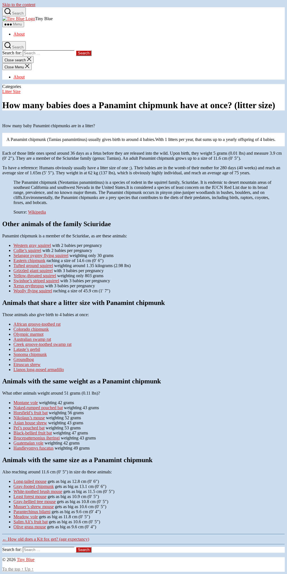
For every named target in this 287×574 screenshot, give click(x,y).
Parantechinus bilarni (31, 511)
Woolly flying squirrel (32, 290)
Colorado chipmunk (31, 329)
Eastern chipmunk (29, 260)
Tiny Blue (25, 559)
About (19, 34)
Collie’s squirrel (27, 250)
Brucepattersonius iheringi (36, 438)
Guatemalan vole (28, 443)
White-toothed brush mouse (37, 491)
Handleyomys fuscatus (33, 448)
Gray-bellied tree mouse (34, 501)
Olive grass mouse (29, 526)
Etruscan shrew (27, 364)
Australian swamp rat (32, 339)
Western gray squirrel (32, 245)
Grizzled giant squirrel (33, 270)
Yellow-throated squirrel (34, 275)
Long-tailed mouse (30, 481)
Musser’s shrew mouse (33, 506)
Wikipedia (37, 212)
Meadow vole (25, 516)
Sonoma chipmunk (30, 354)
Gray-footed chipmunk (33, 486)
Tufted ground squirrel (33, 265)
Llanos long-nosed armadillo (38, 369)
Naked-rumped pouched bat (38, 407)
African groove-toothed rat (37, 324)
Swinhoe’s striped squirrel (36, 280)
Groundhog (23, 359)
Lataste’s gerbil (26, 349)
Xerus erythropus (28, 285)
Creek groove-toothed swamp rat (42, 344)
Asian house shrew (30, 422)
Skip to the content (18, 4)
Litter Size (11, 91)
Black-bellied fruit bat (32, 432)
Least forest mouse (30, 496)
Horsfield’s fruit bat (30, 412)
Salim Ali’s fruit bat (30, 521)
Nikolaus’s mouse (29, 417)
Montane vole (25, 402)
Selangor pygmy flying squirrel (40, 255)
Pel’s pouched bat (29, 427)
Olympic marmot (28, 334)
